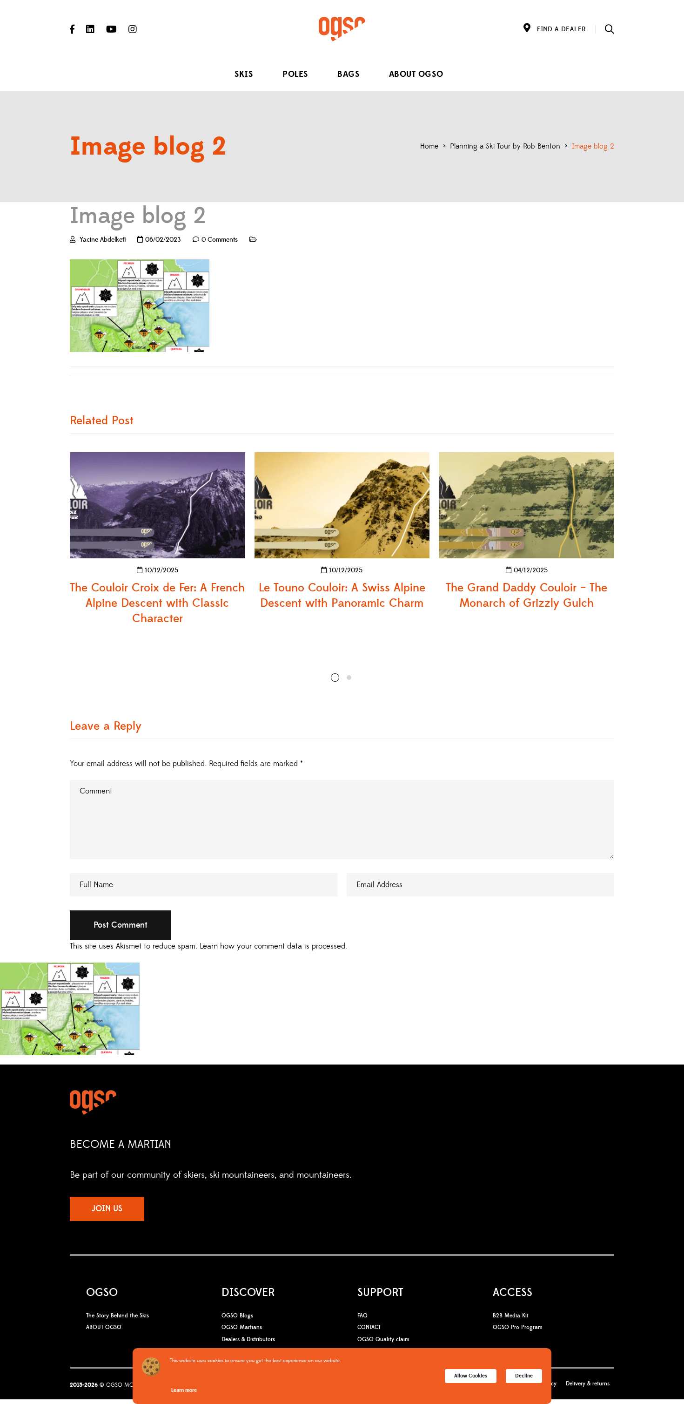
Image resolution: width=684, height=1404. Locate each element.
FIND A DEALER (561, 29)
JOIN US (107, 1208)
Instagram (132, 29)
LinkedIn (90, 29)
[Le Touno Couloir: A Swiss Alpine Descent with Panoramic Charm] (342, 505)
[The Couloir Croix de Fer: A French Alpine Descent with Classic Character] (157, 505)
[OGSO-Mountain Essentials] (342, 29)
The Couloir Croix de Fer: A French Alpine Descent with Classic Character (157, 603)
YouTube (111, 29)
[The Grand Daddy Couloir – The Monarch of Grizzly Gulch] (526, 505)
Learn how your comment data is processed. (273, 946)
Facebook (72, 29)
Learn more (184, 1390)
